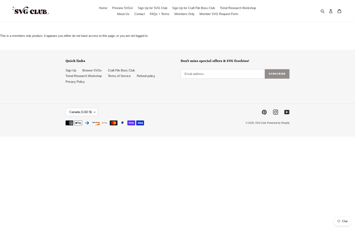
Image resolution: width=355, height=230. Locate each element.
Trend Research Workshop (84, 76)
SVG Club (260, 122)
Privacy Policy (75, 81)
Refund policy (146, 76)
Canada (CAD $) (80, 112)
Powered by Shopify (278, 122)
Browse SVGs (92, 70)
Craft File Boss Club (121, 70)
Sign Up (71, 70)
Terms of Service (119, 76)
